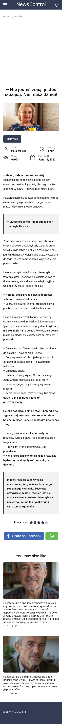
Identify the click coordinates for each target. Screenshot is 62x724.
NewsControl (31, 4)
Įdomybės (12, 138)
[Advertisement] (31, 53)
